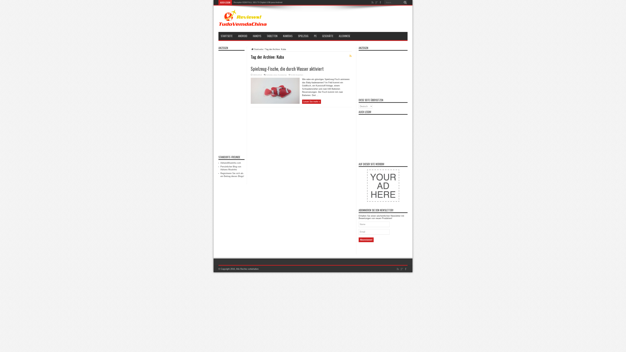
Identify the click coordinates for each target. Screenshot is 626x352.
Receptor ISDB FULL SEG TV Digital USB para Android (258, 2)
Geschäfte (327, 36)
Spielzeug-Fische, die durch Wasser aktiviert (287, 68)
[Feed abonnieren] (350, 56)
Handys (257, 36)
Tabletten (272, 36)
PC (315, 36)
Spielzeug (303, 36)
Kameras (287, 36)
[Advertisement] (347, 18)
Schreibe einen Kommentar (276, 75)
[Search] (405, 2)
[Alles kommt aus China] (242, 24)
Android (242, 36)
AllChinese (344, 36)
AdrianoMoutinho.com (230, 163)
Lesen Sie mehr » (311, 101)
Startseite (226, 36)
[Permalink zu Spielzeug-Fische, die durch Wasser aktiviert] (275, 103)
